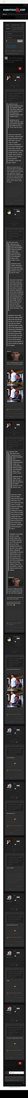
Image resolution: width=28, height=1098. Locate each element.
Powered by (11, 1087)
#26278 (21, 857)
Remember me (6, 43)
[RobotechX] (14, 10)
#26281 (21, 1027)
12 (10, 68)
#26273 (21, 440)
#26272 (21, 231)
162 (13, 70)
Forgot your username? (11, 47)
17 (22, 68)
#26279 (21, 916)
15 (17, 68)
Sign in (20, 41)
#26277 (21, 804)
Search (8, 28)
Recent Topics (16, 25)
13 (12, 68)
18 (5, 70)
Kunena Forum (17, 1087)
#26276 (21, 748)
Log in (11, 203)
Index (7, 25)
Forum (8, 50)
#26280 (21, 971)
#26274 (21, 658)
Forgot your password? (11, 45)
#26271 (21, 93)
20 (10, 70)
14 (15, 68)
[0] (15, 356)
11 (7, 68)
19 (8, 70)
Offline (18, 77)
